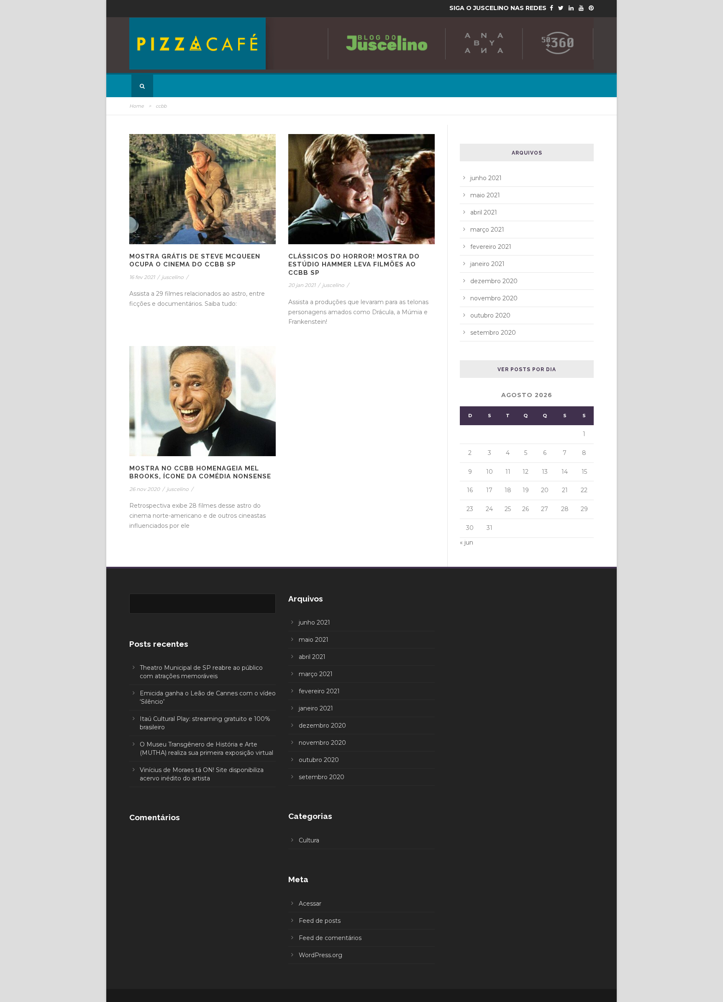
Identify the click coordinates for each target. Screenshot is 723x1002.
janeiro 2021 (487, 264)
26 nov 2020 (144, 489)
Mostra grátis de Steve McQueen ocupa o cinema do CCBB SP (194, 261)
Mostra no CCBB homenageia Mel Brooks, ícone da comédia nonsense (200, 472)
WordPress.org (320, 955)
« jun (466, 542)
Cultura (309, 840)
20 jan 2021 (301, 285)
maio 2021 (485, 195)
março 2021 (487, 229)
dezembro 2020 (494, 281)
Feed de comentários (330, 938)
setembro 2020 (493, 332)
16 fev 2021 (142, 277)
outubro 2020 (490, 315)
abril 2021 (483, 212)
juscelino (173, 277)
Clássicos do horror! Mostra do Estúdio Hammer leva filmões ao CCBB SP (354, 264)
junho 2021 (486, 178)
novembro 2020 (494, 298)
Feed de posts (320, 921)
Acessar (310, 903)
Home (136, 106)
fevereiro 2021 (490, 246)
